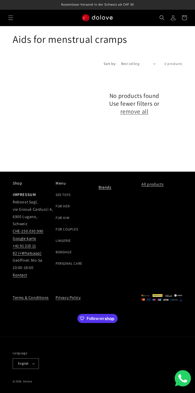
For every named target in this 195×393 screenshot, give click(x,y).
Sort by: (110, 63)
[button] (10, 17)
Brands (105, 187)
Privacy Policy (68, 297)
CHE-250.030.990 (28, 231)
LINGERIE (63, 240)
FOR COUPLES (67, 229)
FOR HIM (62, 218)
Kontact (20, 275)
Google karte (24, 238)
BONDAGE (64, 252)
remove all (134, 111)
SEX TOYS (63, 194)
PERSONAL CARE (69, 263)
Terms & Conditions (31, 297)
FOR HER (63, 206)
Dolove (27, 381)
